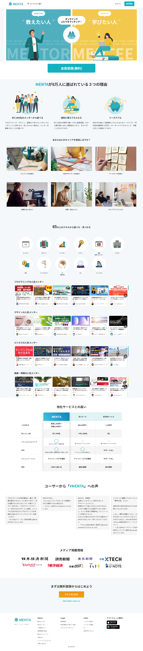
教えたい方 (40, 621)
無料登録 (129, 4)
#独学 (125, 522)
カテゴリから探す (36, 4)
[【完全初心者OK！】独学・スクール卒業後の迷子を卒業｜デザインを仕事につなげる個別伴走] (99, 326)
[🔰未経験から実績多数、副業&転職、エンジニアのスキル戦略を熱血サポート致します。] (24, 356)
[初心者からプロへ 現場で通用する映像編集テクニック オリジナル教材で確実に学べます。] (118, 387)
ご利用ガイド (41, 628)
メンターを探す (88, 621)
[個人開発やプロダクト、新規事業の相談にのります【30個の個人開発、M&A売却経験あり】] (118, 356)
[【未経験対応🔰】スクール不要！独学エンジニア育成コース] (81, 295)
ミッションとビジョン (44, 640)
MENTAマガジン (89, 631)
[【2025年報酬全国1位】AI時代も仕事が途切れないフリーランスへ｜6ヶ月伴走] (99, 356)
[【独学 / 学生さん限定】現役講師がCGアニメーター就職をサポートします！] (24, 387)
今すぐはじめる (71, 594)
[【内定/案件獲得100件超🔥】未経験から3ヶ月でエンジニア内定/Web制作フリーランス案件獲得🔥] (24, 295)
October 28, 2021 (91, 527)
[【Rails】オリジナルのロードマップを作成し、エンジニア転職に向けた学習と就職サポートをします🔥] (118, 295)
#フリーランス (132, 522)
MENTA (72, 647)
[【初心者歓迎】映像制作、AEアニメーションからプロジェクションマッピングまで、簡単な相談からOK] (99, 387)
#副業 (121, 522)
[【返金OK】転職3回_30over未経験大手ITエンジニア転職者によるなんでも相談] (43, 356)
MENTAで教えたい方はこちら (71, 601)
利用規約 (63, 621)
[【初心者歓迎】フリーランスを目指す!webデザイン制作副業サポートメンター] (24, 326)
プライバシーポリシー (67, 628)
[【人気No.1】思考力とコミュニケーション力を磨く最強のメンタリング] (62, 356)
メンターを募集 (88, 624)
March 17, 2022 (118, 533)
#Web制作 (129, 519)
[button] (125, 295)
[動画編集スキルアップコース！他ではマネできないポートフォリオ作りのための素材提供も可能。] (81, 387)
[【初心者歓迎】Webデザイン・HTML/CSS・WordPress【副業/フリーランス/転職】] (62, 295)
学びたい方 (40, 624)
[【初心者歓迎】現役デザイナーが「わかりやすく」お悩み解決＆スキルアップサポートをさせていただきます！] (81, 326)
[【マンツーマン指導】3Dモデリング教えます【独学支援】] (62, 387)
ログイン (118, 4)
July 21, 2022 (18, 522)
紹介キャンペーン (42, 634)
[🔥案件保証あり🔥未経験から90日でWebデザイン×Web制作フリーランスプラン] (62, 326)
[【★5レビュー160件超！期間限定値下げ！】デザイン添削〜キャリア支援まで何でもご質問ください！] (43, 326)
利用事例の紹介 (42, 631)
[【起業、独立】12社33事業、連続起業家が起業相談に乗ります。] (81, 356)
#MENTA (81, 519)
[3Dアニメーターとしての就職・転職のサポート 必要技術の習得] (43, 387)
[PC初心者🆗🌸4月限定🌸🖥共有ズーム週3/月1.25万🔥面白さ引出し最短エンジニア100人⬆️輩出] (43, 295)
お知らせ (40, 637)
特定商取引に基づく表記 (68, 624)
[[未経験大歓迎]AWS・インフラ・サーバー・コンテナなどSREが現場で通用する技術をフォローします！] (99, 295)
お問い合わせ (41, 643)
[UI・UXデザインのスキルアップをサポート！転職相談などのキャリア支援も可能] (118, 326)
